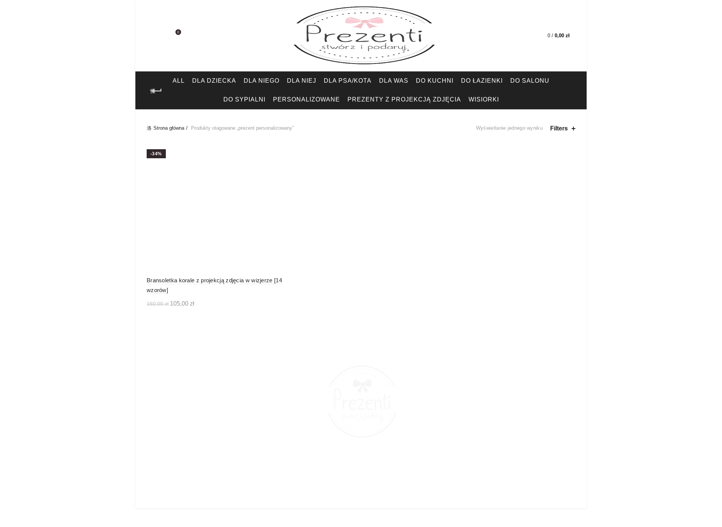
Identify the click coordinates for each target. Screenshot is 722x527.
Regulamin (415, 495)
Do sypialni (244, 99)
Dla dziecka (214, 80)
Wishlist (178, 32)
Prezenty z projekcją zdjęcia (404, 99)
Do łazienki (482, 80)
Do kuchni (435, 80)
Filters (559, 128)
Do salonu (529, 80)
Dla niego (261, 80)
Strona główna (168, 128)
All (179, 80)
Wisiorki (484, 99)
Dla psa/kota (348, 80)
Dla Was (393, 80)
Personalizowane (306, 99)
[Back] (156, 90)
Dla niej (301, 80)
